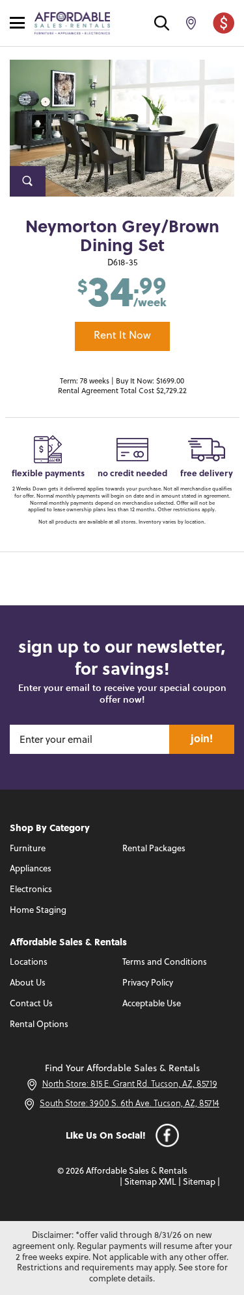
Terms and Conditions (164, 962)
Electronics (31, 890)
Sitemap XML (150, 1182)
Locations (28, 962)
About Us (28, 983)
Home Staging (38, 910)
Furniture (28, 849)
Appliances (30, 869)
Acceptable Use (151, 1004)
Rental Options (39, 1025)
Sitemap (199, 1182)
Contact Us (31, 1004)
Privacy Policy (147, 983)
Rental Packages (153, 849)
